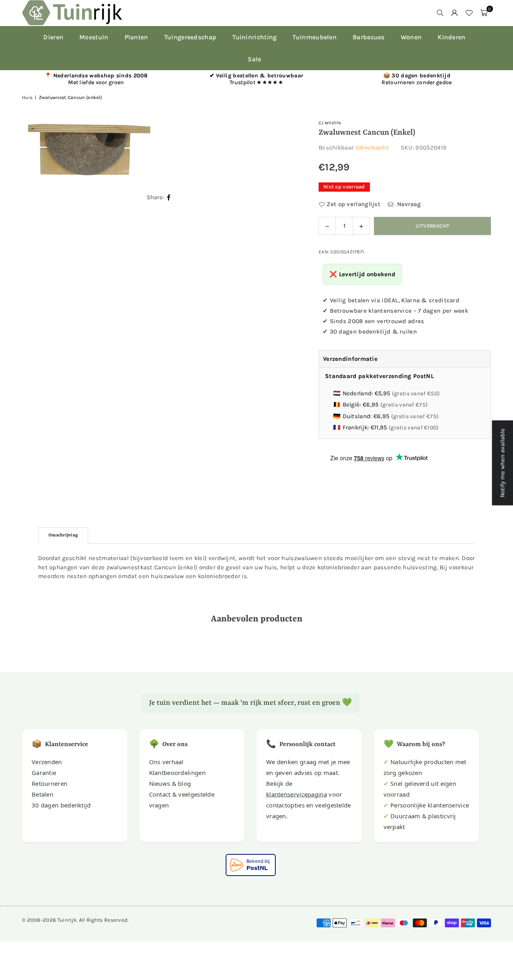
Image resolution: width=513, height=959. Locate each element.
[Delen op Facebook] (169, 197)
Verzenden (47, 762)
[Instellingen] (454, 13)
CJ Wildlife (330, 122)
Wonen (411, 37)
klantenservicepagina (296, 794)
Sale (254, 59)
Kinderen (451, 37)
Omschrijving (63, 535)
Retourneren (49, 783)
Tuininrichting (254, 37)
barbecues (369, 37)
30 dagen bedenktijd (61, 805)
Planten (136, 37)
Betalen (42, 794)
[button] (484, 13)
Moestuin (93, 37)
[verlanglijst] (469, 13)
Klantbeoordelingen (177, 773)
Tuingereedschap (190, 37)
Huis (27, 97)
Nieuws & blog (170, 783)
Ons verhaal (166, 762)
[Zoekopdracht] (440, 13)
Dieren (53, 37)
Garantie (44, 773)
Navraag (408, 204)
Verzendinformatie (350, 358)
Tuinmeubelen (315, 37)
